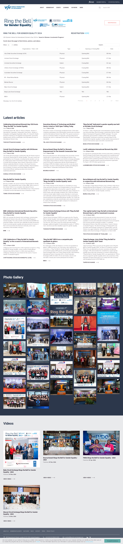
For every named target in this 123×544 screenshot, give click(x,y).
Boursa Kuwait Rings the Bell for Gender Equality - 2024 (60, 459)
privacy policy (89, 541)
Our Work (26, 531)
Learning (66, 7)
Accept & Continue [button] (112, 541)
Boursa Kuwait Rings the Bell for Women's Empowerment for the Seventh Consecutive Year (60, 150)
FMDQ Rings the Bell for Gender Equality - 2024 (99, 458)
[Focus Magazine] (91, 2)
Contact (37, 531)
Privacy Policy (50, 531)
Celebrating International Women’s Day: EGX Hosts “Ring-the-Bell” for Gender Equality (20, 125)
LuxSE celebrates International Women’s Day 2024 (100, 149)
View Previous (112, 22)
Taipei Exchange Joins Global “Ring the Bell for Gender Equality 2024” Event (99, 240)
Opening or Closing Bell (92, 49)
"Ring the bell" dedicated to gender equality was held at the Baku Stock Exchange (101, 125)
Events (58, 7)
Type (69, 49)
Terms (43, 531)
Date (111, 49)
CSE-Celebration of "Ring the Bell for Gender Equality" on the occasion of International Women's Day (20, 241)
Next (117, 101)
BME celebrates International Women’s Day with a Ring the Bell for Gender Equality (20, 212)
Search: (101, 45)
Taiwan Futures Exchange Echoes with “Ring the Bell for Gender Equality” (61, 212)
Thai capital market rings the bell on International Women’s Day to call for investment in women (100, 212)
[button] (14, 290)
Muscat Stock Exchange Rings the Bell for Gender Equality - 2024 (20, 513)
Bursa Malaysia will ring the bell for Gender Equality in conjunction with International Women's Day (101, 180)
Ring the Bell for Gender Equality (14, 179)
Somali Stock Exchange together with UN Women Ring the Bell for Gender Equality (20, 150)
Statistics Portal (114, 2)
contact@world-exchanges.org (74, 537)
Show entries (10, 45)
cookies (38, 541)
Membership (50, 7)
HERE (86, 33)
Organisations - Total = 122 (30, 49)
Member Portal (101, 2)
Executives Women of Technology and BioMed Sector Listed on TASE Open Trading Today (59, 125)
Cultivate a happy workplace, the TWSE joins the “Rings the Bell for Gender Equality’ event (59, 180)
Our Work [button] (74, 7)
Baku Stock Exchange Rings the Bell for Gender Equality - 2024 (19, 471)
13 (111, 101)
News (81, 7)
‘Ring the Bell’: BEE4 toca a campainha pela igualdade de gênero (58, 240)
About (42, 7)
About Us (6, 531)
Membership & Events (16, 531)
